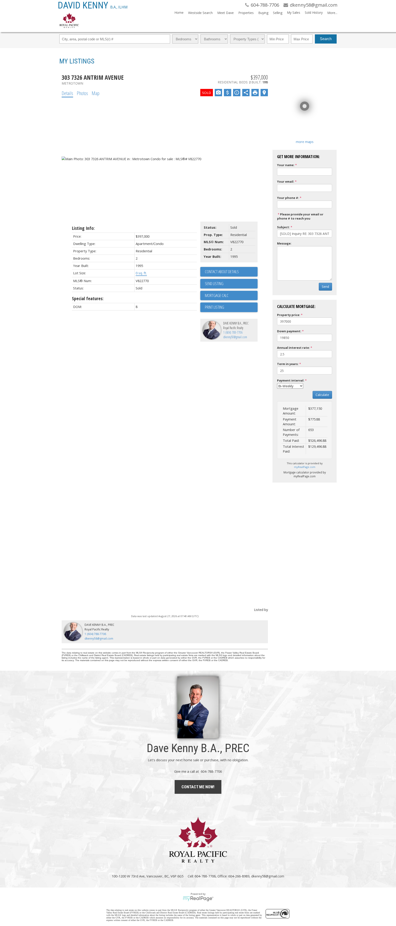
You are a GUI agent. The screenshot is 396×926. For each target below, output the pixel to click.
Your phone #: (288, 198)
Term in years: (288, 364)
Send (325, 286)
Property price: (288, 315)
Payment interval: (290, 380)
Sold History (314, 12)
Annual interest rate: (293, 348)
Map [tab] (95, 93)
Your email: (285, 181)
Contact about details (222, 271)
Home (179, 12)
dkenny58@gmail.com (235, 337)
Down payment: (289, 331)
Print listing (214, 307)
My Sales (293, 12)
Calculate (322, 395)
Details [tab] (67, 93)
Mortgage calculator (231, 296)
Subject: (283, 227)
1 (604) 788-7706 (232, 332)
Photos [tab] (82, 93)
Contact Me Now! (198, 786)
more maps (305, 141)
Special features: (88, 298)
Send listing (214, 283)
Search (326, 39)
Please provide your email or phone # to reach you (300, 216)
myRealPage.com (304, 467)
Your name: (285, 165)
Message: (284, 243)
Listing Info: (83, 228)
